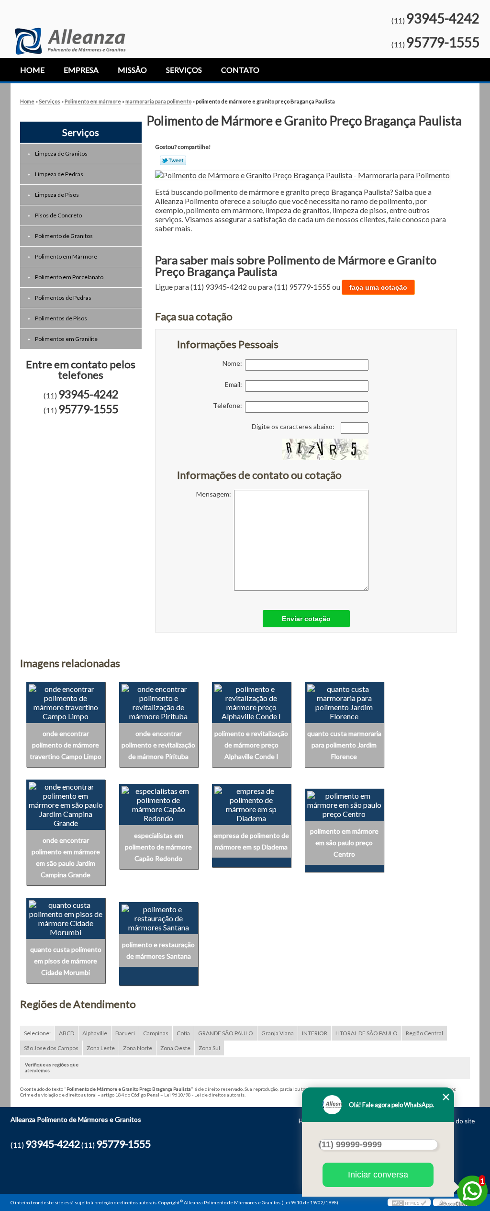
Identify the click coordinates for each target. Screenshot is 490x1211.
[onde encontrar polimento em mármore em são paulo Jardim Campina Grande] (65, 803)
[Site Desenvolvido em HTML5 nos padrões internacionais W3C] (409, 1202)
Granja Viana (277, 1033)
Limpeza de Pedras (59, 174)
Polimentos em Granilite (66, 338)
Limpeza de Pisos (57, 194)
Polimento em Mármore (66, 256)
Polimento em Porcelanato (69, 277)
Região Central (424, 1033)
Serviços (184, 69)
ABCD (66, 1033)
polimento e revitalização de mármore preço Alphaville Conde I (251, 744)
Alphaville (94, 1033)
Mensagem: (215, 494)
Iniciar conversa (378, 1174)
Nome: (234, 363)
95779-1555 (442, 42)
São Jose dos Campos (51, 1048)
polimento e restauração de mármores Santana (158, 950)
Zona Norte (137, 1048)
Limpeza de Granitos (61, 153)
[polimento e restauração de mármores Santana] (158, 917)
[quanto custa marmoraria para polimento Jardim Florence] (344, 701)
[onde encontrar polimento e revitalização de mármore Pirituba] (158, 701)
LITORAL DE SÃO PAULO (366, 1033)
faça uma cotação (378, 287)
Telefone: (229, 405)
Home (32, 69)
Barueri (125, 1033)
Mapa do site (456, 1121)
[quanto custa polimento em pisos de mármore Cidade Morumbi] (65, 917)
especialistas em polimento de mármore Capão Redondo (158, 846)
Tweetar (173, 160)
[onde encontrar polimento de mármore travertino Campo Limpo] (65, 701)
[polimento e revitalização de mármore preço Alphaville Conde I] (251, 701)
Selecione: (37, 1033)
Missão (132, 69)
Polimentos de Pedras (63, 297)
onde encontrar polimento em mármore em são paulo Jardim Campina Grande (66, 857)
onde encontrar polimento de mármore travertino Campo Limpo (65, 744)
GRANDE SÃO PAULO (225, 1033)
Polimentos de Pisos (61, 318)
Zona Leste (101, 1048)
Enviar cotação (306, 618)
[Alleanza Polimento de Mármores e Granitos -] (70, 27)
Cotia (183, 1033)
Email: (235, 384)
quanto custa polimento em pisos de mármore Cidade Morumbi (65, 960)
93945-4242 (442, 18)
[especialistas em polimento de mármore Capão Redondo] (158, 803)
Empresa (81, 69)
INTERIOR (314, 1033)
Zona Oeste (175, 1048)
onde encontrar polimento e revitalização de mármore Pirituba (158, 744)
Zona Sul (209, 1048)
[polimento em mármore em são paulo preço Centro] (344, 803)
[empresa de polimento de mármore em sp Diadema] (251, 803)
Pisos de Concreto (58, 215)
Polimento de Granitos (64, 235)
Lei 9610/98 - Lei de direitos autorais (204, 1095)
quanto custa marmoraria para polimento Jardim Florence (344, 744)
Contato (240, 69)
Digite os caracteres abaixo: (294, 426)
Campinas (155, 1033)
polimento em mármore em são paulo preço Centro (344, 842)
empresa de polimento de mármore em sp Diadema (251, 841)
